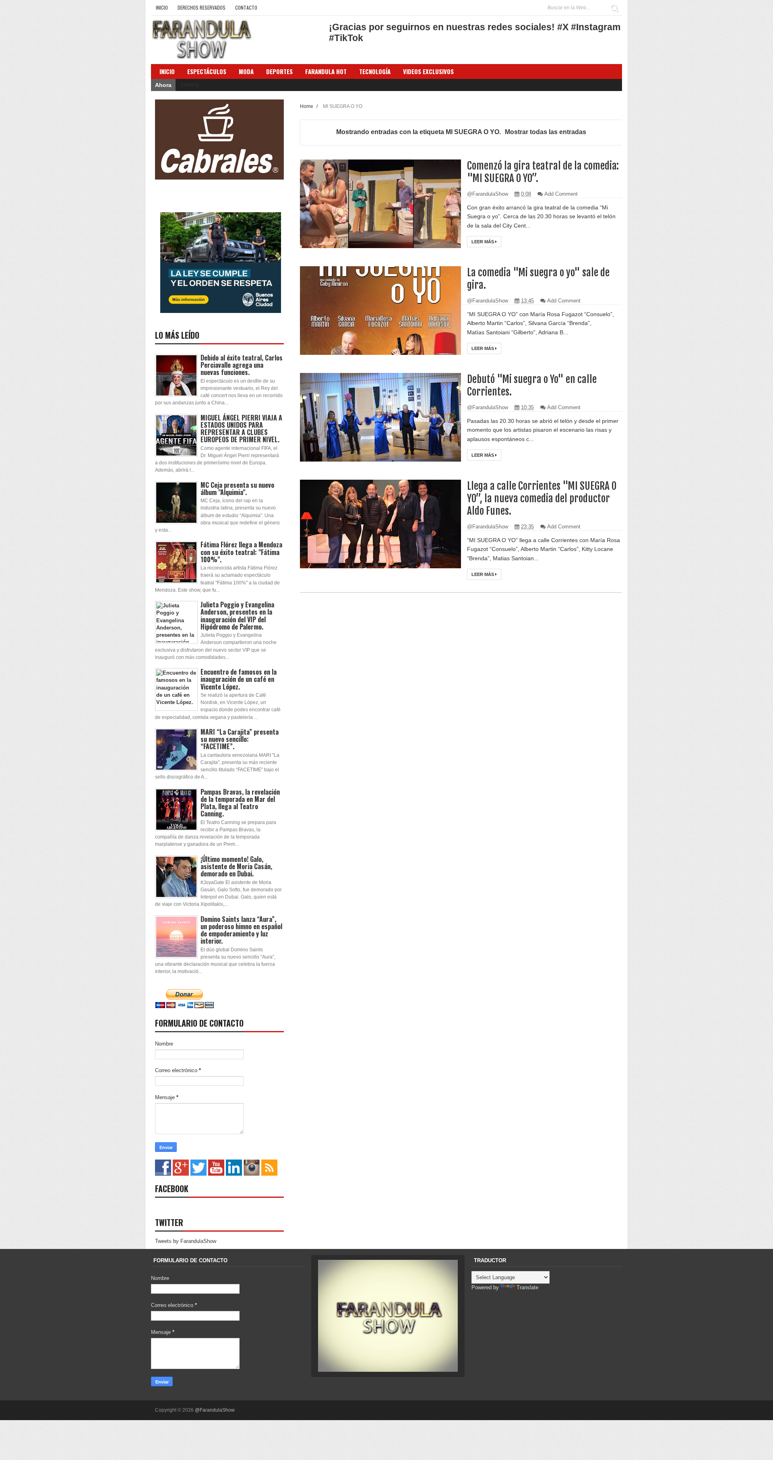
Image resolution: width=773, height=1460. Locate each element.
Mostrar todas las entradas (545, 131)
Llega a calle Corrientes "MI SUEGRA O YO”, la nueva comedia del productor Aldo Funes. (541, 498)
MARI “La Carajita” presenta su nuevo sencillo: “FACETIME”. (239, 739)
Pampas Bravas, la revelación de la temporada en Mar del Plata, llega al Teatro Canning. (240, 803)
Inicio (162, 7)
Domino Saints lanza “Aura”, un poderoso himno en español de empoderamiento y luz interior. (241, 930)
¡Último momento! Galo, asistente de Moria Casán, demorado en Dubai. (236, 866)
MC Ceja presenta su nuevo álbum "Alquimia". (237, 488)
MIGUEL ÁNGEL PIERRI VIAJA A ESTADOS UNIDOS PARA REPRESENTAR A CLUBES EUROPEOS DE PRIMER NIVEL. (241, 429)
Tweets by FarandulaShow (185, 1241)
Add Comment (561, 194)
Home (307, 106)
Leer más (483, 241)
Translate (527, 1287)
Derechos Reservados (201, 7)
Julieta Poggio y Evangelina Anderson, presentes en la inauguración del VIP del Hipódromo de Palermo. (237, 616)
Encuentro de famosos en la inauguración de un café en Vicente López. (238, 679)
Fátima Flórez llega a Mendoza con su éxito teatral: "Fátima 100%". (241, 552)
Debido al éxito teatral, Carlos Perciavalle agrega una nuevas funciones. (241, 365)
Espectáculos (206, 71)
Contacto (246, 7)
